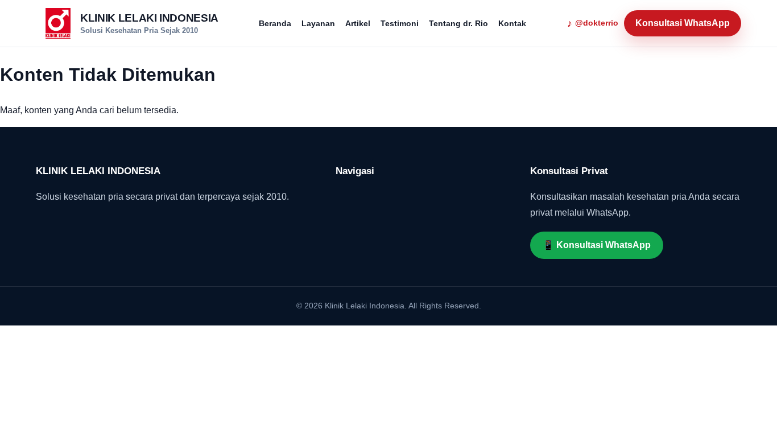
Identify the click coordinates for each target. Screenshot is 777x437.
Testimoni (400, 23)
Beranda (275, 23)
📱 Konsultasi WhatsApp (597, 245)
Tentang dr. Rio (458, 23)
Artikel (357, 23)
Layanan (318, 23)
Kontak (512, 23)
